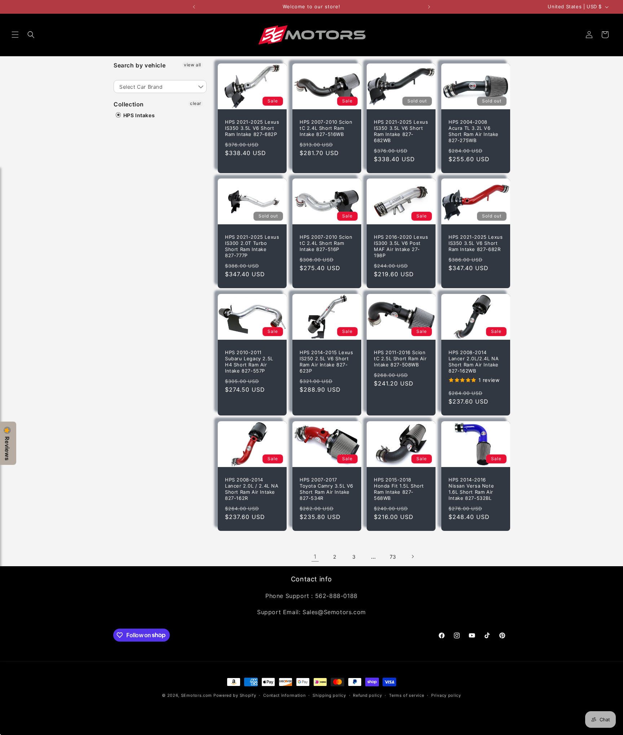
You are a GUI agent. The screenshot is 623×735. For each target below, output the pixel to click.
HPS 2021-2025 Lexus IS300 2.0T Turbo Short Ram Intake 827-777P (252, 246)
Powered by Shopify (234, 695)
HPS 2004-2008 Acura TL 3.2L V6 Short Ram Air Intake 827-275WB (474, 131)
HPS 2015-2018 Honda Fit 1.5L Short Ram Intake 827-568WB (399, 489)
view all (192, 64)
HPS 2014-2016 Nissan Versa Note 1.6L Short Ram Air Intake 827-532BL (471, 489)
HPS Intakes (138, 115)
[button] (15, 35)
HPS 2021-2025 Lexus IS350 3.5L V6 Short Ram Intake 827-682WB (401, 131)
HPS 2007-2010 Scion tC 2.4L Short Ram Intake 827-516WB (326, 128)
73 (393, 557)
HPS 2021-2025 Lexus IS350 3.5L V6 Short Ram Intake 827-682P (252, 128)
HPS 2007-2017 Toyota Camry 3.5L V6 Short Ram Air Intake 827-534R (326, 489)
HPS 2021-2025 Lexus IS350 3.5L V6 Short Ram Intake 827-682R (476, 243)
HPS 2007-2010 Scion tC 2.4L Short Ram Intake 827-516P (326, 243)
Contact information (284, 694)
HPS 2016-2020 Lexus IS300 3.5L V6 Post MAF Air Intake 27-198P (401, 246)
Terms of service (406, 694)
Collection (129, 104)
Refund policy (367, 694)
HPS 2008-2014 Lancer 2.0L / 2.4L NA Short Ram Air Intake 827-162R (252, 489)
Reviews (7, 448)
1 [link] (315, 556)
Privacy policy (446, 694)
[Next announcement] (429, 7)
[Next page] (412, 556)
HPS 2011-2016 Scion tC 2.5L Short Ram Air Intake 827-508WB (400, 358)
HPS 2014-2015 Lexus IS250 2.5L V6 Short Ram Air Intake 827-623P (326, 361)
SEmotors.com (196, 695)
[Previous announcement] (194, 7)
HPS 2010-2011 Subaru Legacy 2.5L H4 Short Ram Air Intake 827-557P (249, 361)
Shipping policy (329, 694)
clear (195, 103)
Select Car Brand (141, 87)
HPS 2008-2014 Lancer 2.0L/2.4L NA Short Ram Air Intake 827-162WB (474, 361)
